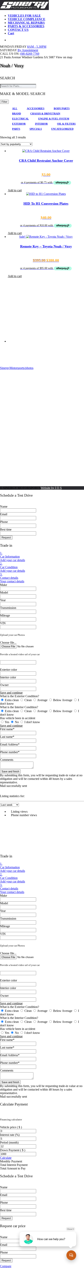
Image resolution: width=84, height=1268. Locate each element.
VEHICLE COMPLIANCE (26, 19)
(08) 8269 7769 (29, 53)
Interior (41, 123)
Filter (4, 101)
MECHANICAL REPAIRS (26, 22)
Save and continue (11, 692)
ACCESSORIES (35, 108)
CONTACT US (18, 29)
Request (6, 537)
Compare (5, 1266)
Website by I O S (51, 488)
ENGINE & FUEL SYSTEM (53, 118)
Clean (28, 700)
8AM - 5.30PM (36, 46)
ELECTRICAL (20, 118)
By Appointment (28, 50)
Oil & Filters (66, 123)
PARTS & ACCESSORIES (26, 26)
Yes (7, 722)
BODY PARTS (62, 108)
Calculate (6, 1157)
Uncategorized (62, 128)
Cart (11, 33)
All (14, 108)
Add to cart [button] (15, 190)
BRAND (16, 113)
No (17, 722)
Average (42, 700)
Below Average (62, 700)
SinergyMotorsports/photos (16, 368)
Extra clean (12, 700)
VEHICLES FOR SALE (24, 15)
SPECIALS (35, 128)
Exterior (19, 123)
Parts (16, 128)
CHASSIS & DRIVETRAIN (45, 113)
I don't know (32, 722)
